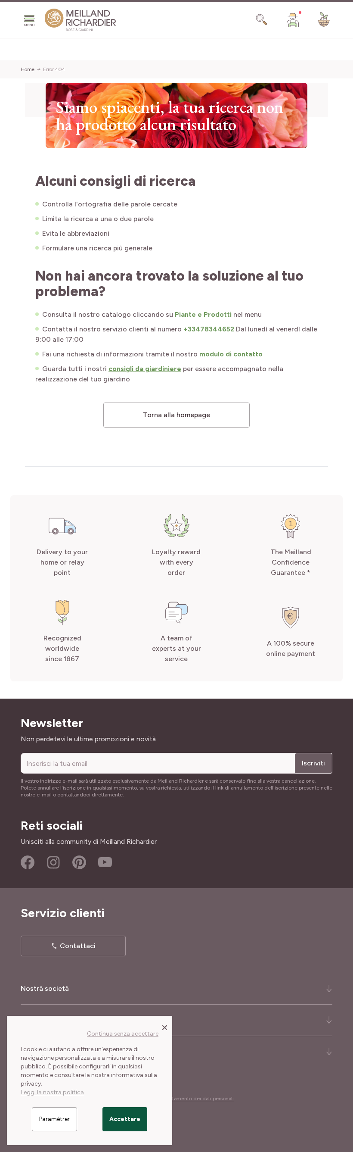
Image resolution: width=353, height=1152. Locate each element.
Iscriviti (313, 763)
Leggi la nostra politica (52, 1092)
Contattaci (78, 946)
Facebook (27, 862)
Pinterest (79, 862)
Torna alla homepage (176, 415)
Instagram (53, 862)
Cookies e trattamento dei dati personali (187, 1099)
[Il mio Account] (292, 19)
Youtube (105, 862)
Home (27, 69)
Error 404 (54, 69)
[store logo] (80, 20)
